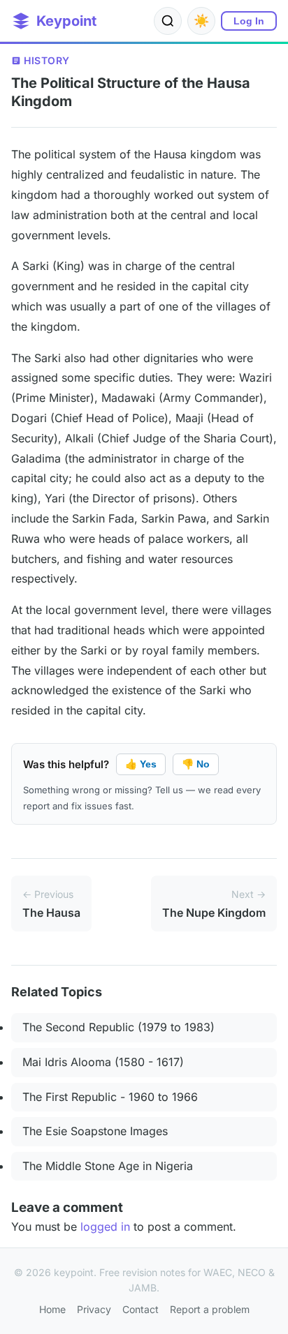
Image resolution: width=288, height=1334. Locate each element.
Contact (140, 1309)
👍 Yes (141, 764)
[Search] (168, 21)
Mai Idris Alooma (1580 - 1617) (103, 1062)
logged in (105, 1227)
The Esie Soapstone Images (95, 1131)
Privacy (94, 1309)
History (47, 60)
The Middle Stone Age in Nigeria (107, 1166)
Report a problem (210, 1309)
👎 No (196, 764)
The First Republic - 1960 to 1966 (110, 1097)
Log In (248, 21)
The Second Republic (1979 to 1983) (118, 1027)
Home (52, 1309)
